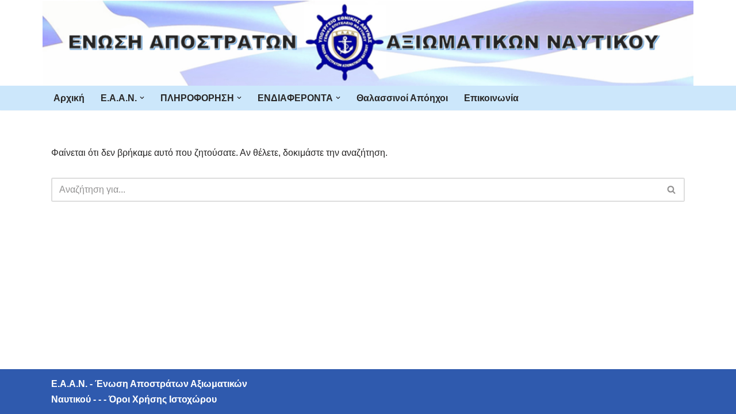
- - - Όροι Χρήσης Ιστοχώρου (154, 399)
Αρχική (69, 98)
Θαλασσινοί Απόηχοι (402, 98)
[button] (142, 97)
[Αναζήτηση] (672, 190)
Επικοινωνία (491, 98)
